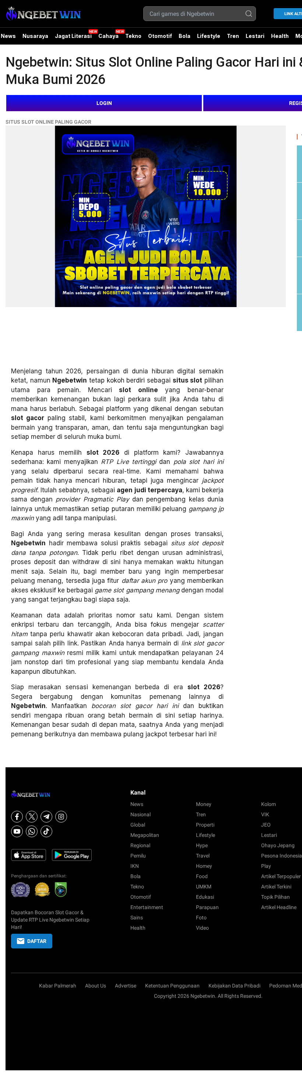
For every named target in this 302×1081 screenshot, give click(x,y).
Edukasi (205, 897)
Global (137, 825)
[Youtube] (17, 831)
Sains (136, 917)
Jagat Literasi (73, 36)
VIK (265, 814)
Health (280, 36)
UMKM (203, 887)
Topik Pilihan (275, 897)
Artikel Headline (278, 907)
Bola (184, 36)
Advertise (125, 986)
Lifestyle (208, 36)
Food (202, 876)
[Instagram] (61, 817)
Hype (202, 845)
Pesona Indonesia (281, 856)
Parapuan (207, 907)
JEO (266, 825)
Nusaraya (35, 36)
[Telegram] (46, 817)
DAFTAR (36, 941)
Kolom (268, 804)
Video (202, 928)
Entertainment (146, 907)
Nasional (140, 814)
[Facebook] (17, 817)
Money (203, 804)
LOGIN (104, 103)
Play (266, 866)
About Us (95, 986)
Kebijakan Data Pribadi (234, 986)
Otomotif (160, 36)
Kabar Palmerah (57, 986)
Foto (201, 917)
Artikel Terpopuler (281, 876)
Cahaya (108, 36)
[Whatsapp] (32, 831)
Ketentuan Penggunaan (172, 986)
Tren (233, 36)
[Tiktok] (46, 831)
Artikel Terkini (276, 887)
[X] (32, 817)
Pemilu (138, 856)
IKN (134, 866)
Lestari (255, 39)
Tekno (133, 36)
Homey (204, 866)
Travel (203, 856)
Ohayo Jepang (278, 845)
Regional (140, 845)
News (136, 804)
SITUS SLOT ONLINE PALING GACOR (48, 122)
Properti (205, 825)
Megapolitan (144, 835)
